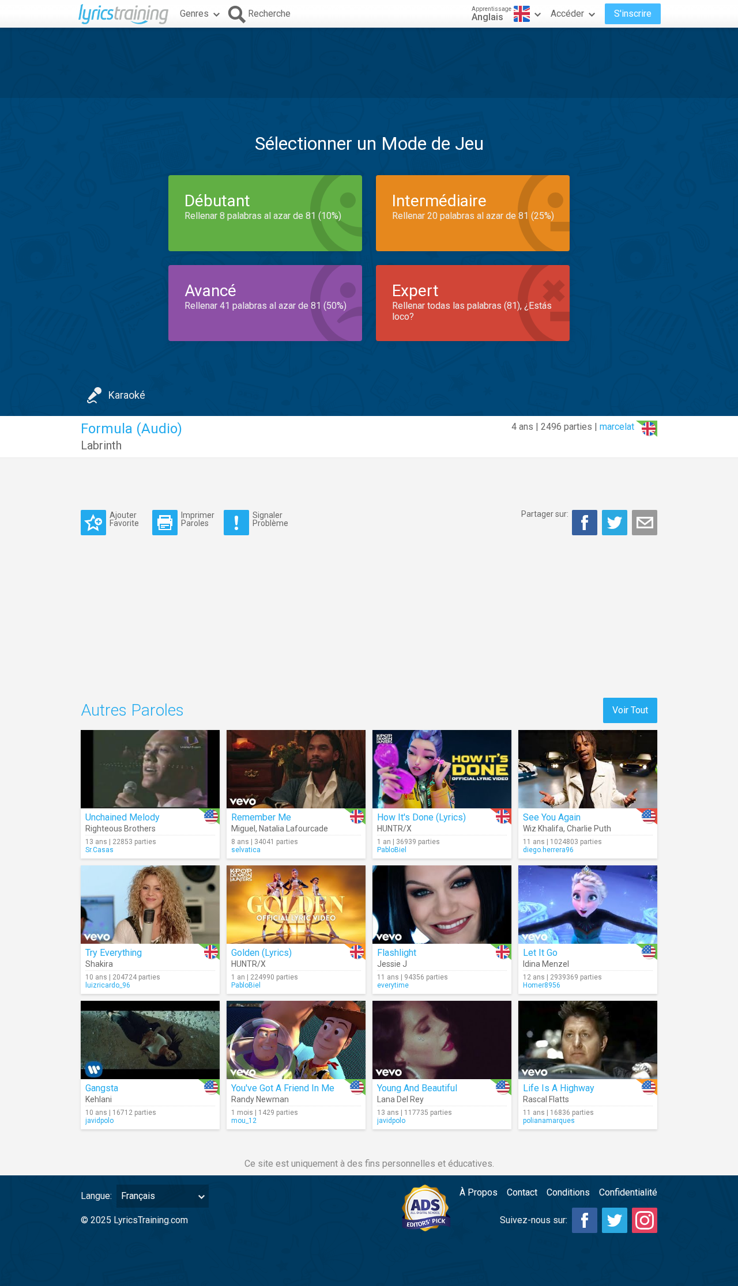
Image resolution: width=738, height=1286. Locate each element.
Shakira (99, 964)
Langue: (96, 1195)
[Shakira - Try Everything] (150, 904)
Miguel (243, 828)
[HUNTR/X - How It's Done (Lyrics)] (441, 769)
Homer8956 (541, 985)
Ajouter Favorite (124, 518)
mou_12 (244, 1121)
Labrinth (101, 445)
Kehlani (98, 1099)
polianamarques (549, 1121)
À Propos (479, 1192)
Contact (522, 1192)
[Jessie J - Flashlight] (441, 904)
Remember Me (261, 817)
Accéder (567, 13)
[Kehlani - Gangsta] (150, 1040)
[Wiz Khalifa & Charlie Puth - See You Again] (587, 769)
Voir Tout (630, 710)
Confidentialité (628, 1192)
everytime (393, 985)
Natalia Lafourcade (293, 828)
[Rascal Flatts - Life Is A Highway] (587, 1040)
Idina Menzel (546, 964)
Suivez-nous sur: (533, 1220)
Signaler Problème (270, 518)
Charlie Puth (589, 828)
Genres (194, 13)
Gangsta (101, 1088)
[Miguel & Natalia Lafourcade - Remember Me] (296, 769)
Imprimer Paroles (197, 518)
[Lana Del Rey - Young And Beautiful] (441, 1040)
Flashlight (396, 952)
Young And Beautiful (417, 1088)
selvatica (246, 850)
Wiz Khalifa (543, 828)
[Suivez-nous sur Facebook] (584, 1220)
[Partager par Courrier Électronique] (644, 522)
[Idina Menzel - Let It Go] (587, 904)
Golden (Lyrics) (261, 952)
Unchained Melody (122, 817)
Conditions (568, 1192)
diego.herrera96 (548, 850)
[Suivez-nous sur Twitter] (614, 1220)
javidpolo (99, 1121)
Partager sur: (544, 514)
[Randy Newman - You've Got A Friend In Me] (296, 1040)
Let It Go (540, 952)
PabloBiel (391, 850)
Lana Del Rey (400, 1099)
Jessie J (392, 964)
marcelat (617, 426)
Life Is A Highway (558, 1088)
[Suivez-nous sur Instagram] (644, 1220)
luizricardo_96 (107, 985)
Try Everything (113, 952)
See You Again (552, 817)
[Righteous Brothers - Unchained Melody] (150, 769)
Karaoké (126, 395)
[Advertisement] (369, 63)
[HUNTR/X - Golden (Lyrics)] (296, 904)
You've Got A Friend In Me (282, 1088)
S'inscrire (633, 13)
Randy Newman (260, 1099)
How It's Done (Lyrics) (421, 817)
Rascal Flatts (546, 1099)
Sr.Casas (99, 850)
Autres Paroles (132, 710)
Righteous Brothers (120, 828)
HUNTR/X (394, 828)
